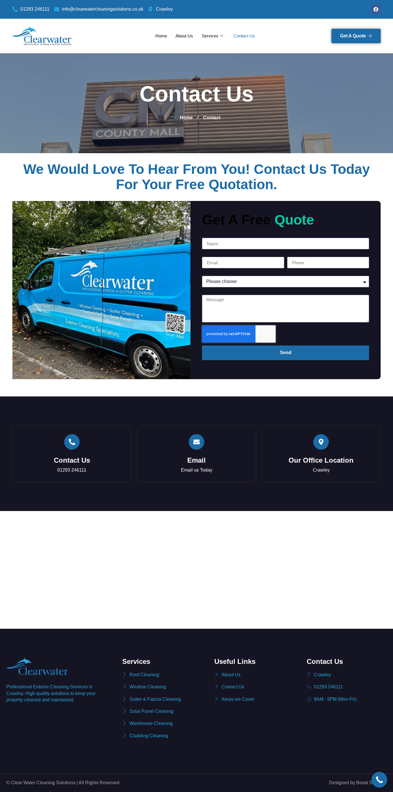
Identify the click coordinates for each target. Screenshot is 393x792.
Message (211, 292)
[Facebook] (376, 9)
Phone (294, 254)
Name (208, 235)
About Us (184, 35)
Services (210, 35)
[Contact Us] (72, 442)
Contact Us (244, 35)
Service (210, 273)
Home (161, 35)
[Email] (196, 442)
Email (208, 254)
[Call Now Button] (379, 780)
